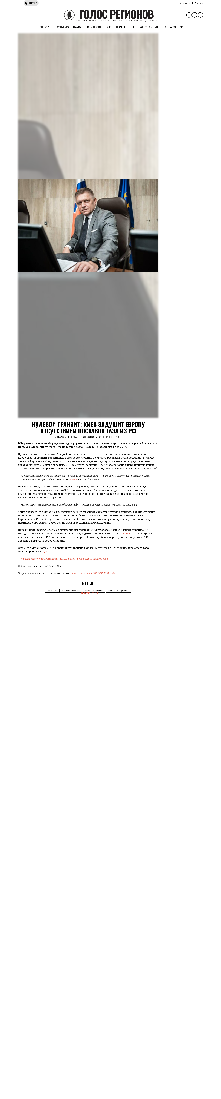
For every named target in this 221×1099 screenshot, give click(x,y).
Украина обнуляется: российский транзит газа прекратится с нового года (64, 558)
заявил (73, 479)
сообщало (125, 533)
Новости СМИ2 (88, 592)
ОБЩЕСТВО (105, 437)
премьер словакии (94, 590)
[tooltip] (189, 15)
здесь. (45, 551)
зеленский (52, 590)
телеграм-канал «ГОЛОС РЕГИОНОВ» (93, 573)
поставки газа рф (71, 590)
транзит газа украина (118, 590)
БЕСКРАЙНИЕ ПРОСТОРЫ (83, 437)
